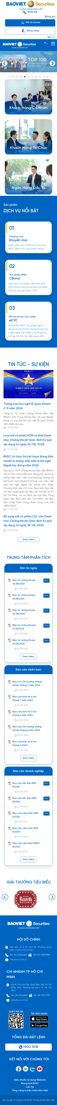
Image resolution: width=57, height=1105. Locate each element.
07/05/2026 (22, 750)
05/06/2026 (22, 720)
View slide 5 (24, 77)
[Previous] (4, 63)
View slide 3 (17, 77)
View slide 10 (43, 77)
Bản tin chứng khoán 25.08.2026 (23, 597)
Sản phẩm (10, 205)
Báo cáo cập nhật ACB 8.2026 (25, 830)
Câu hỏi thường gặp (27, 193)
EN (53, 37)
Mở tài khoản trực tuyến (22, 317)
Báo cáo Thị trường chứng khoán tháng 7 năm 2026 (27, 683)
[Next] (52, 63)
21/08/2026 (12, 449)
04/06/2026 (22, 735)
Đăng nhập (32, 30)
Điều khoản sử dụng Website (30, 1080)
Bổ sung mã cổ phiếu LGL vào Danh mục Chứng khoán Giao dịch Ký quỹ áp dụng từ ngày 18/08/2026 (28, 521)
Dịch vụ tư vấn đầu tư (26, 153)
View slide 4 (21, 77)
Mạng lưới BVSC (30, 1083)
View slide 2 (13, 77)
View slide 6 (28, 77)
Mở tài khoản (32, 22)
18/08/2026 (12, 530)
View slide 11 (47, 77)
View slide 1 (9, 77)
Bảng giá (50, 16)
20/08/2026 (22, 649)
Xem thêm (28, 296)
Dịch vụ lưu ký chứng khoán (25, 113)
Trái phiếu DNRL (18, 275)
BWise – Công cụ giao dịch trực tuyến (31, 106)
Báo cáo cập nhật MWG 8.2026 (26, 845)
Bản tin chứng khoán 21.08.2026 (23, 627)
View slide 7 (32, 77)
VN (49, 37)
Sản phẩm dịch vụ (26, 186)
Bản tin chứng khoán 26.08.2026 (23, 582)
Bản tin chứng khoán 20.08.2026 (23, 642)
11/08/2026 (22, 852)
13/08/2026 (22, 837)
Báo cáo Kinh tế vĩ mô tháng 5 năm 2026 (24, 713)
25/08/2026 (22, 604)
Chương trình (16, 236)
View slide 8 (36, 77)
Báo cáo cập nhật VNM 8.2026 (25, 815)
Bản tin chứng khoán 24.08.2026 (23, 612)
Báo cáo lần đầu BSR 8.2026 (24, 785)
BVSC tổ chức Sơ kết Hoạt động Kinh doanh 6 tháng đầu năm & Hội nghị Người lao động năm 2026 (28, 461)
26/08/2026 (22, 589)
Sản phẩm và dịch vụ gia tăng (31, 149)
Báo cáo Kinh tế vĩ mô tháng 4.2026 (24, 743)
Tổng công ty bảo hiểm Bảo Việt (30, 1090)
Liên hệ (30, 1087)
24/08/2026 (12, 427)
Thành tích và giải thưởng (30, 189)
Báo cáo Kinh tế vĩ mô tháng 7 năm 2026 (24, 698)
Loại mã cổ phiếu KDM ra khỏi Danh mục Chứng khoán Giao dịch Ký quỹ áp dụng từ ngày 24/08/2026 (28, 440)
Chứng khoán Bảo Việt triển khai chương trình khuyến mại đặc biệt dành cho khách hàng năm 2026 (26, 254)
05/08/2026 (22, 690)
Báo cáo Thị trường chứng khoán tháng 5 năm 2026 (27, 728)
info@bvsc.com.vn (18, 960)
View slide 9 (40, 77)
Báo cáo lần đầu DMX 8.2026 (24, 800)
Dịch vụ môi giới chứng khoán (26, 109)
